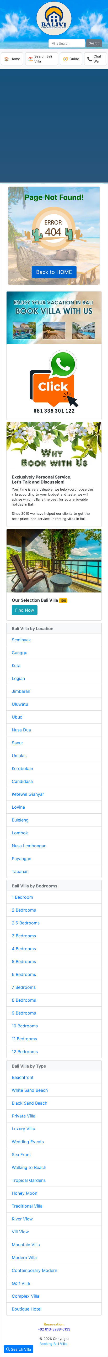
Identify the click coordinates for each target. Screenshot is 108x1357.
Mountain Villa (26, 1244)
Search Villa (20, 1349)
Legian (18, 678)
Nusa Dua (21, 729)
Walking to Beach (29, 1167)
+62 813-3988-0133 (54, 1329)
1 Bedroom (22, 897)
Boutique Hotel (26, 1309)
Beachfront (23, 1077)
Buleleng (20, 820)
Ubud (17, 717)
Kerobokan (22, 768)
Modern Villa (24, 1257)
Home (12, 58)
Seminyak (21, 639)
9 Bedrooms (24, 1013)
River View (22, 1218)
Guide (71, 58)
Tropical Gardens (29, 1180)
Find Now (24, 610)
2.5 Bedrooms (26, 923)
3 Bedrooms (24, 935)
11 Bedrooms (24, 1038)
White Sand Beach (30, 1090)
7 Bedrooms (24, 987)
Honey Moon (24, 1193)
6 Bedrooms (24, 974)
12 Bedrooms (25, 1051)
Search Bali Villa (40, 58)
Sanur (17, 742)
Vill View (20, 1231)
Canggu (19, 652)
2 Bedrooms (24, 910)
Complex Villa (25, 1296)
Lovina (18, 807)
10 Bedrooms (25, 1025)
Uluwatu (20, 704)
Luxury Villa (23, 1128)
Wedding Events (28, 1141)
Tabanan (20, 871)
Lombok (20, 832)
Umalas (19, 755)
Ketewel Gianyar (28, 794)
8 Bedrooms (24, 1000)
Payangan (21, 858)
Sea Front (21, 1154)
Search (94, 43)
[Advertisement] (54, 126)
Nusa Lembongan (29, 845)
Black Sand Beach (29, 1103)
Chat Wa (94, 58)
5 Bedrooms (24, 961)
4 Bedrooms (24, 948)
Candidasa (22, 781)
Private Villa (23, 1116)
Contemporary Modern (34, 1270)
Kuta (16, 665)
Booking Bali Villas (54, 1344)
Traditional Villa (27, 1206)
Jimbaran (21, 691)
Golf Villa (21, 1283)
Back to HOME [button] (54, 272)
